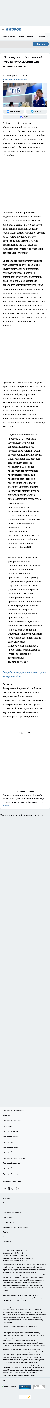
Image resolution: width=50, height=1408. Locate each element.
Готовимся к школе (26, 36)
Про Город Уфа (8, 1152)
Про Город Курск (9, 1142)
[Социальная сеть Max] (25, 117)
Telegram (6, 1198)
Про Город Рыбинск (10, 1147)
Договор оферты (9, 1222)
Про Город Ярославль (11, 1136)
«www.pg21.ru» (21, 1250)
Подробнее (7, 1322)
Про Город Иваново (10, 1131)
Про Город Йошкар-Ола (12, 1120)
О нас (5, 1203)
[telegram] (29, 733)
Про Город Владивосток (12, 1168)
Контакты (6, 1208)
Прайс (5, 1232)
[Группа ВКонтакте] (13, 112)
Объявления (7, 1217)
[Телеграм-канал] (37, 112)
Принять (41, 44)
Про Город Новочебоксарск (13, 1110)
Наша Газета (7, 1126)
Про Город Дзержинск (11, 1163)
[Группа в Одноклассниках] (9, 1188)
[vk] (21, 733)
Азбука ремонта (8, 36)
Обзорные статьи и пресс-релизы (15, 1227)
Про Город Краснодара (11, 1174)
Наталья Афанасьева (15, 79)
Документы (41, 36)
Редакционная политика (12, 1213)
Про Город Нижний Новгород (14, 1158)
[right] (47, 36)
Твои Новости (8, 1115)
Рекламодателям (9, 1237)
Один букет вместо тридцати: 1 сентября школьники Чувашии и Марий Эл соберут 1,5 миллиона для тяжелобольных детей (23, 800)
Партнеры (7, 1242)
